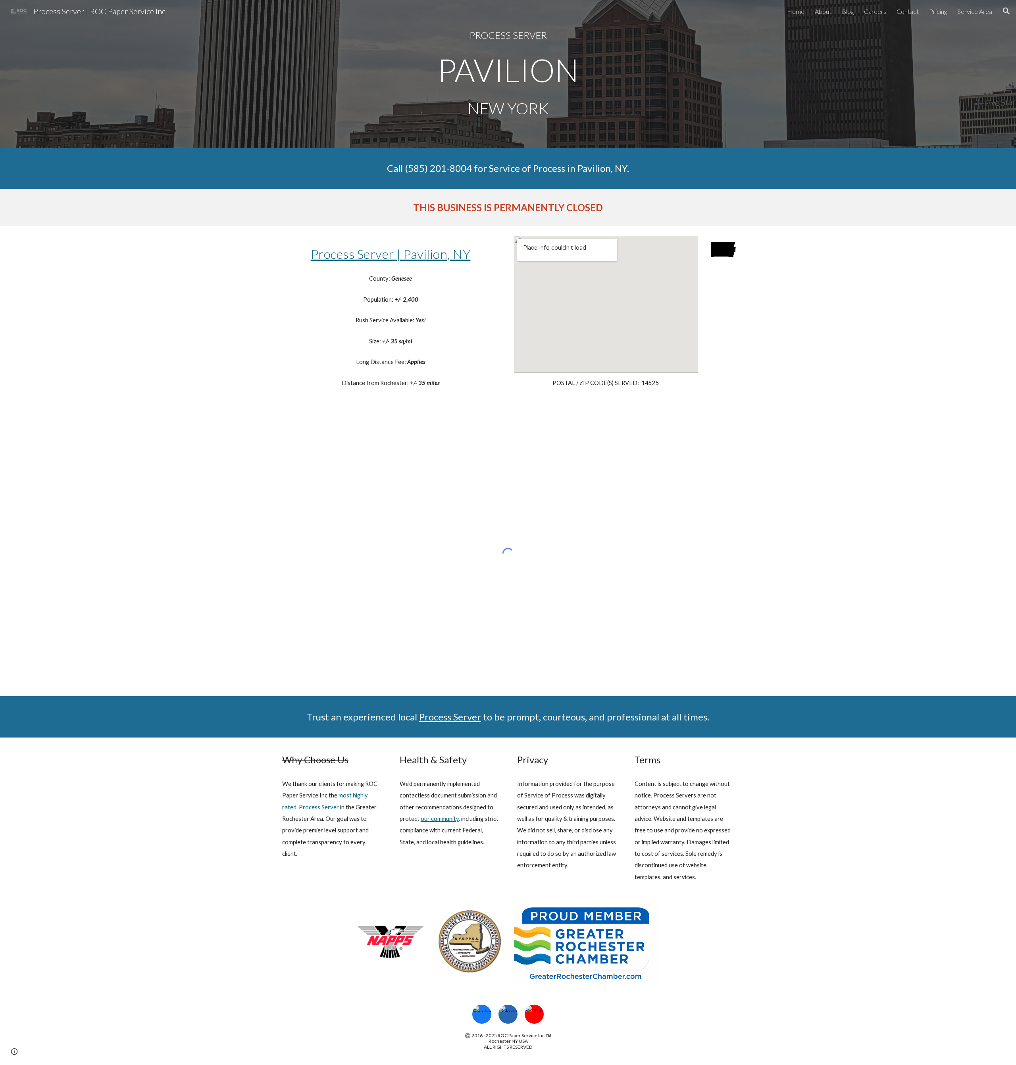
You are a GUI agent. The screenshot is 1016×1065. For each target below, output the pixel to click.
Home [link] (795, 11)
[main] (508, 35)
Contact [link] (908, 11)
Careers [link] (875, 11)
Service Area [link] (974, 11)
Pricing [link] (938, 11)
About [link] (823, 11)
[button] (1006, 11)
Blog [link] (848, 11)
